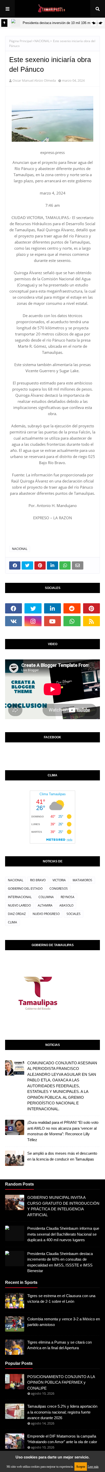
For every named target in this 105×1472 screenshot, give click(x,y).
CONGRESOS (58, 888)
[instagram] (32, 621)
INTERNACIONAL (20, 897)
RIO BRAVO (38, 880)
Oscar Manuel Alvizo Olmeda (34, 80)
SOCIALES (74, 914)
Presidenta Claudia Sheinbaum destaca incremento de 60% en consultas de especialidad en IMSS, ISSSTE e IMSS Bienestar (60, 1262)
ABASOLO (66, 905)
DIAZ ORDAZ (17, 914)
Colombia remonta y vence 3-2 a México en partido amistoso (63, 1322)
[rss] (91, 621)
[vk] (13, 621)
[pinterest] (91, 608)
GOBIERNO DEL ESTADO (25, 888)
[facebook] (13, 608)
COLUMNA (46, 897)
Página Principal (20, 41)
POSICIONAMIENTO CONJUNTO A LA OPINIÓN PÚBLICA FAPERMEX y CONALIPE (61, 1382)
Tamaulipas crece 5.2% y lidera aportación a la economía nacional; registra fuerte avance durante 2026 (62, 1412)
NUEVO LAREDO (19, 905)
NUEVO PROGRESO (46, 914)
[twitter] (32, 608)
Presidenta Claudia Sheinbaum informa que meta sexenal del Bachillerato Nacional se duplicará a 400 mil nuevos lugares (63, 1234)
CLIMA (12, 922)
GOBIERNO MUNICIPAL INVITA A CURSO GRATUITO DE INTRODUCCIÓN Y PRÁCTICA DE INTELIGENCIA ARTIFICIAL (63, 1206)
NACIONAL (42, 41)
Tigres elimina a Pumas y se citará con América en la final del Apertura (59, 1345)
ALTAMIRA (45, 905)
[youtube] (52, 621)
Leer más (93, 1466)
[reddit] (71, 608)
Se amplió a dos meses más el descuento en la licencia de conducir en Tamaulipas (62, 1156)
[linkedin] (52, 608)
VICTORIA (59, 880)
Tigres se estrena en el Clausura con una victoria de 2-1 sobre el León (61, 1299)
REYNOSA (67, 897)
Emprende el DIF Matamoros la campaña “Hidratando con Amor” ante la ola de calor (62, 1439)
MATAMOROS (82, 880)
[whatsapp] (71, 621)
